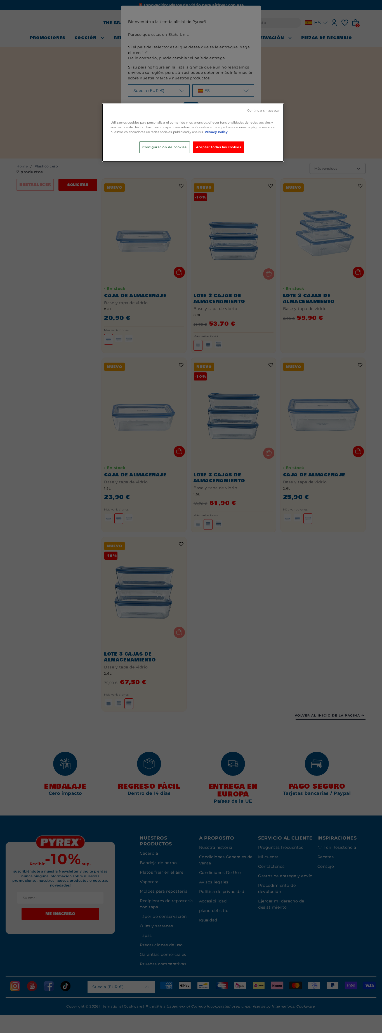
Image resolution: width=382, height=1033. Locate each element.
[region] (193, 132)
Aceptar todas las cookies (218, 147)
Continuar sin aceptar (263, 110)
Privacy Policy (216, 132)
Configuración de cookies (164, 147)
